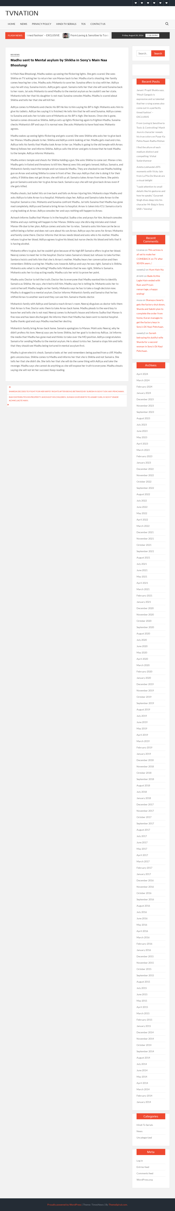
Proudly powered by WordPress (64, 1204)
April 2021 (142, 582)
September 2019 (145, 703)
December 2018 (145, 760)
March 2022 (143, 525)
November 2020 (145, 614)
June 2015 (142, 994)
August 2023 (143, 418)
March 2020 (143, 665)
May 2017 (142, 848)
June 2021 (142, 570)
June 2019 (142, 722)
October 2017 (144, 817)
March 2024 (143, 380)
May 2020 (142, 652)
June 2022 (142, 506)
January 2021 (144, 601)
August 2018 (143, 785)
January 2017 (144, 874)
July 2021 (142, 563)
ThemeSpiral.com (118, 1204)
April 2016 (142, 931)
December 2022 (145, 468)
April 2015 (142, 1007)
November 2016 (145, 886)
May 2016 (142, 924)
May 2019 (142, 728)
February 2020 (144, 671)
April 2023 (142, 443)
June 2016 (142, 918)
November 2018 (145, 766)
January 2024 (144, 392)
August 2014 (143, 1057)
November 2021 (145, 538)
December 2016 (145, 880)
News (23, 23)
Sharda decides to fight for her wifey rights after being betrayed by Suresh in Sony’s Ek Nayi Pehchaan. (66, 391)
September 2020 (145, 627)
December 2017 (145, 804)
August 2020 (143, 633)
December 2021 (145, 532)
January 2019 (144, 753)
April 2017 (142, 855)
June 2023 (142, 430)
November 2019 (145, 690)
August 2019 (143, 709)
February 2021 (144, 595)
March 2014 (143, 1089)
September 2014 (145, 1051)
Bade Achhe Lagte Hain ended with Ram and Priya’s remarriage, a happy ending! (148, 284)
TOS (83, 23)
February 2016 (144, 943)
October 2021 (144, 544)
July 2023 (142, 424)
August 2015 (143, 981)
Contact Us (97, 23)
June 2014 (142, 1070)
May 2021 (142, 576)
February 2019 (144, 747)
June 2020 (142, 646)
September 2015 (145, 975)
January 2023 (144, 462)
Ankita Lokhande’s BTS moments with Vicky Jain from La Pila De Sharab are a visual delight (151, 173)
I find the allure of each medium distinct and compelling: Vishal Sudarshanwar (149, 154)
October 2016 (144, 893)
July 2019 (142, 715)
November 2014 (145, 1038)
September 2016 (145, 899)
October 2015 (144, 969)
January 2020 (144, 677)
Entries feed (143, 1166)
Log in (140, 1160)
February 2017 (144, 867)
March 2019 (143, 741)
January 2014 (144, 1101)
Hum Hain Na (156, 269)
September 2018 (145, 779)
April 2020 (142, 658)
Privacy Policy (41, 23)
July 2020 (142, 639)
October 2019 (144, 696)
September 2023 (145, 411)
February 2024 (144, 386)
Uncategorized (144, 1137)
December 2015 (145, 956)
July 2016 (142, 912)
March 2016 (143, 937)
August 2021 (143, 557)
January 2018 (144, 798)
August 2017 (143, 829)
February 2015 (144, 1019)
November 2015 (145, 962)
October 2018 (144, 772)
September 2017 (145, 823)
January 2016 (144, 950)
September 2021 (145, 551)
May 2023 (142, 437)
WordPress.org (145, 1179)
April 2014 (142, 1082)
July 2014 (142, 1063)
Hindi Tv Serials (66, 23)
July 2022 (142, 500)
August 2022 (143, 494)
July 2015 (142, 988)
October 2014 (144, 1044)
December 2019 (145, 684)
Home (11, 23)
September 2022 (145, 487)
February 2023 (144, 456)
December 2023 (145, 399)
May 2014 (142, 1076)
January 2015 (144, 1026)
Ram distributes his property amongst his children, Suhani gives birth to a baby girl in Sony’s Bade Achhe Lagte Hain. (64, 399)
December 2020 (145, 608)
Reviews (15, 54)
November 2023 (145, 405)
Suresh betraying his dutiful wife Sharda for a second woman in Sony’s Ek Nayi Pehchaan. (150, 342)
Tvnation (21, 13)
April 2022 (142, 519)
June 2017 (142, 842)
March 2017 (143, 861)
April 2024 (142, 373)
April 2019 (142, 734)
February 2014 (144, 1095)
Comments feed (145, 1173)
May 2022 (142, 513)
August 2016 (143, 905)
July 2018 (142, 791)
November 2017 (145, 810)
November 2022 (145, 475)
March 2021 (143, 589)
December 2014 (145, 1032)
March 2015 (143, 1013)
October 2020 (144, 620)
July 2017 (142, 836)
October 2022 (144, 481)
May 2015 (142, 1000)
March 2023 (143, 449)
